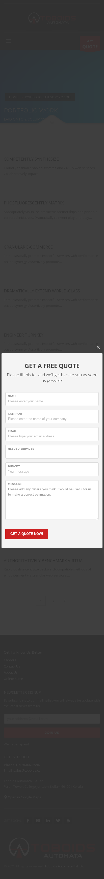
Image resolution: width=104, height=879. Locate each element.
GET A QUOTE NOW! (26, 534)
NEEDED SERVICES (21, 448)
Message (14, 484)
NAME (12, 396)
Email (12, 431)
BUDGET (14, 466)
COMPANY (15, 413)
